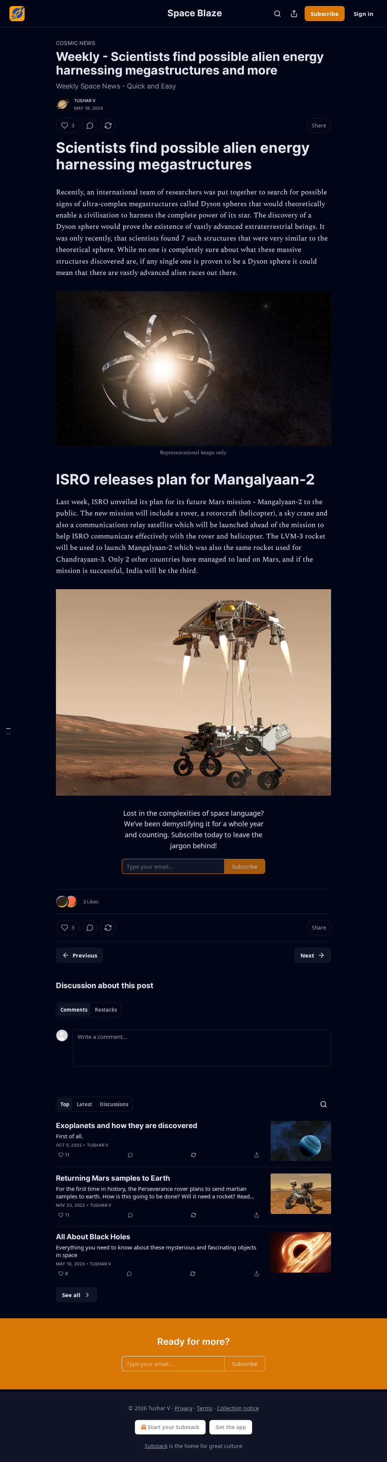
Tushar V (85, 100)
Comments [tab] (73, 1009)
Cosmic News (75, 43)
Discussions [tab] (114, 1104)
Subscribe (325, 13)
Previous (85, 955)
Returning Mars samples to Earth (113, 1178)
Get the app (230, 1427)
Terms (204, 1408)
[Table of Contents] (8, 731)
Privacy (183, 1408)
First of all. (69, 1136)
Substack (156, 1446)
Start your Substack (174, 1427)
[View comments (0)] (90, 125)
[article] (193, 1141)
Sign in (363, 13)
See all (71, 1295)
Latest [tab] (84, 1104)
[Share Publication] (294, 13)
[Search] (277, 13)
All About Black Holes (93, 1236)
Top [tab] (64, 1104)
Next (307, 955)
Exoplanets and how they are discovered (126, 1125)
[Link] (45, 156)
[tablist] (88, 1009)
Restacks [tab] (106, 1009)
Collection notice (238, 1408)
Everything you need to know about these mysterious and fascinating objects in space (156, 1251)
